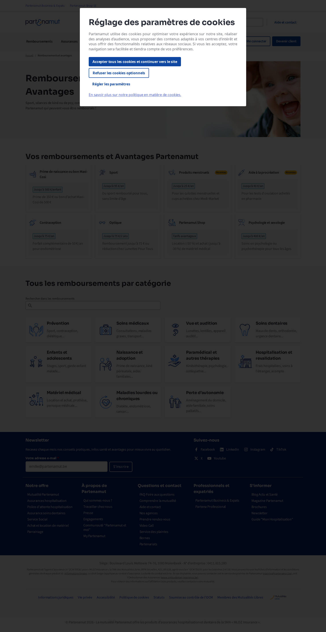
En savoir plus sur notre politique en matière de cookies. (135, 94)
